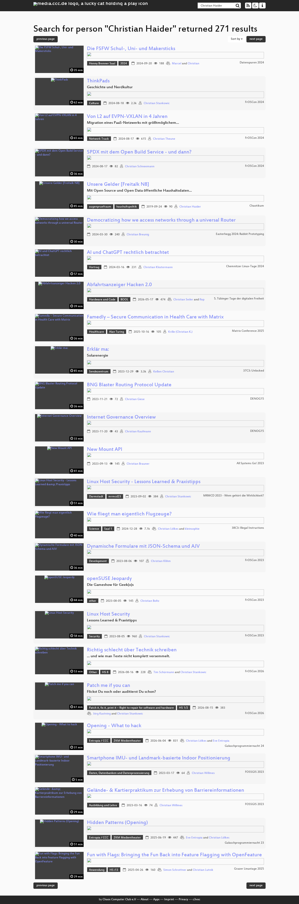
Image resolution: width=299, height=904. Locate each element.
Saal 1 (108, 529)
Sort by (236, 39)
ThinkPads (98, 81)
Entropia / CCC (98, 741)
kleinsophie (192, 529)
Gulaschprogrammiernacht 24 (244, 746)
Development (98, 561)
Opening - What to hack (114, 726)
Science (94, 529)
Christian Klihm (161, 561)
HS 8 (105, 672)
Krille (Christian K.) (180, 332)
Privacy (183, 899)
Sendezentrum (98, 371)
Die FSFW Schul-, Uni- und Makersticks (131, 49)
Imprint (169, 899)
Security (94, 636)
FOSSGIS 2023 (254, 772)
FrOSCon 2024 (254, 102)
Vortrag (94, 267)
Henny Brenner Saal (102, 63)
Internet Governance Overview (121, 417)
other (92, 601)
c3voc (196, 899)
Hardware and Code (102, 299)
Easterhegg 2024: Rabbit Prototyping (240, 234)
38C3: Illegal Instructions (248, 528)
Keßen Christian (163, 371)
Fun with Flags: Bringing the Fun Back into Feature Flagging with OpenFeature (174, 855)
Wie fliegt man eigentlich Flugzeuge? (129, 514)
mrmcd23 (114, 496)
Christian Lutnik (203, 870)
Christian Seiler (183, 299)
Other (93, 672)
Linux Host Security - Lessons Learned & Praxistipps (143, 482)
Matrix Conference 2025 (248, 331)
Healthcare (96, 332)
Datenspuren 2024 (252, 62)
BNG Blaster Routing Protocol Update (129, 385)
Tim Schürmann (163, 672)
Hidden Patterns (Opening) (117, 823)
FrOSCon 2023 (254, 560)
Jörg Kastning (102, 713)
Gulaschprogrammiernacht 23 (244, 843)
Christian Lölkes (168, 529)
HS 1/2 (183, 708)
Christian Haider (190, 206)
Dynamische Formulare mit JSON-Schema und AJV (143, 547)
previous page (45, 39)
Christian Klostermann (158, 267)
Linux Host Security (108, 614)
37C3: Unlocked (253, 370)
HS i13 (114, 870)
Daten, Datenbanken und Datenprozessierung (119, 773)
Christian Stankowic (157, 103)
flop (201, 299)
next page (256, 39)
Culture (94, 103)
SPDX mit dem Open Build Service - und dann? (139, 152)
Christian (193, 63)
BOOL (124, 299)
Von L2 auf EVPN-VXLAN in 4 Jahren (127, 117)
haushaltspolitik (126, 206)
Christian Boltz (149, 601)
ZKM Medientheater (127, 741)
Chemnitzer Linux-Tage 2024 (245, 266)
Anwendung (96, 870)
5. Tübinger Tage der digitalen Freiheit (239, 298)
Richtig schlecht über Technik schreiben (132, 650)
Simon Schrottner (174, 870)
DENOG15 (257, 399)
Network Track (99, 139)
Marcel (176, 63)
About (145, 899)
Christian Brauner (138, 464)
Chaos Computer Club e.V (119, 899)
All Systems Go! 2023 (250, 463)
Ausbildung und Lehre (103, 805)
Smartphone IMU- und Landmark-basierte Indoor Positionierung (158, 758)
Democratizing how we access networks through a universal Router (161, 220)
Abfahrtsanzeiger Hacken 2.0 (119, 285)
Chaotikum (256, 206)
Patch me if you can (108, 686)
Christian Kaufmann (138, 431)
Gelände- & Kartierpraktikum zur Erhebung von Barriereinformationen (165, 791)
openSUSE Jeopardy (109, 579)
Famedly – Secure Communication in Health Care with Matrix (155, 317)
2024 (123, 63)
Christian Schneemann (139, 166)
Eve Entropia (221, 741)
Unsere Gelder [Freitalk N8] (118, 185)
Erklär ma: (98, 350)
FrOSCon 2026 (254, 671)
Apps (156, 899)
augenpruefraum (100, 206)
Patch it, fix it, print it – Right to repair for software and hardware (131, 708)
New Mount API (104, 450)
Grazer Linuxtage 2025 (249, 869)
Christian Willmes (203, 773)
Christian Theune (164, 139)
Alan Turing (116, 332)
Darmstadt (96, 496)
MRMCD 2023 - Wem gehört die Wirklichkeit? (233, 495)
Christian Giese (135, 399)
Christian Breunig (138, 234)
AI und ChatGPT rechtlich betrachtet (128, 253)
